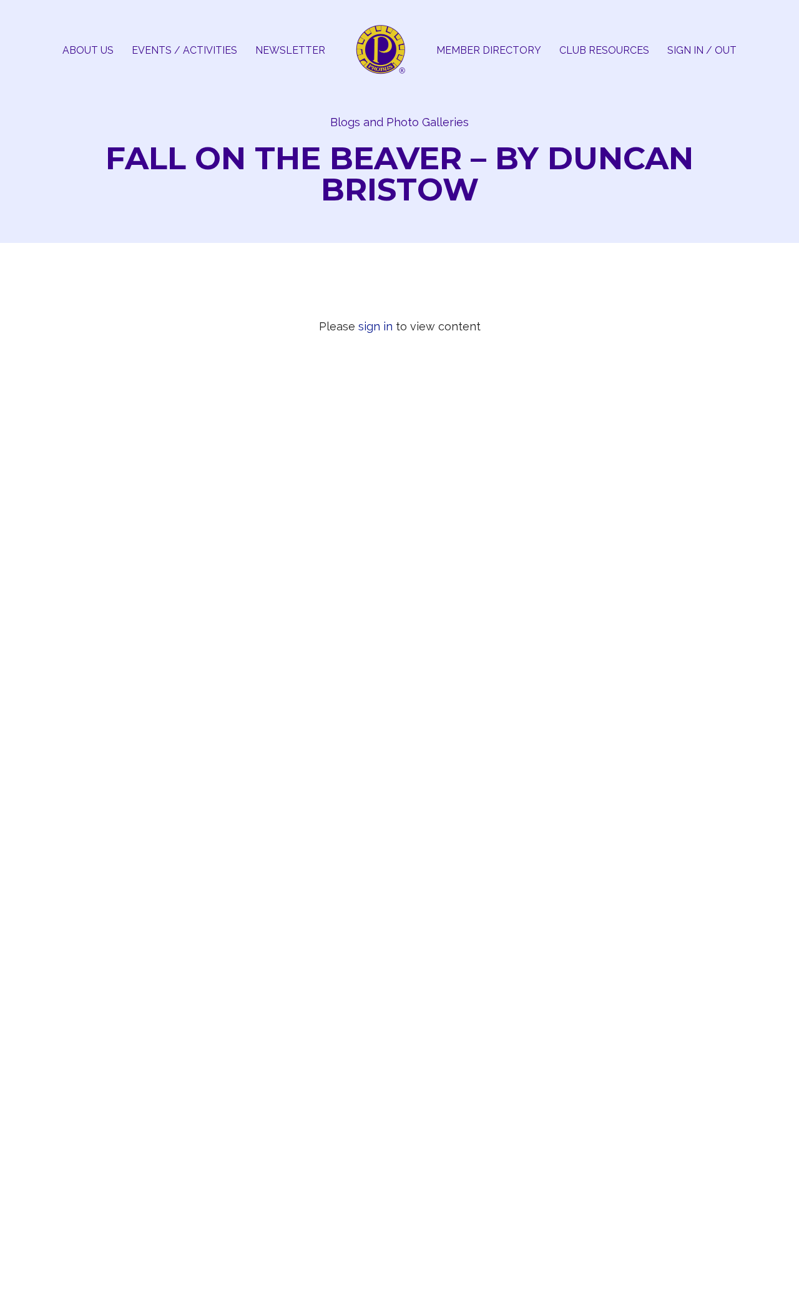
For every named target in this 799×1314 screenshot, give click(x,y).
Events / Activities (184, 50)
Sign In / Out (702, 50)
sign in (375, 326)
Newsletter (290, 50)
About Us (88, 50)
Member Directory (488, 50)
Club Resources (604, 50)
